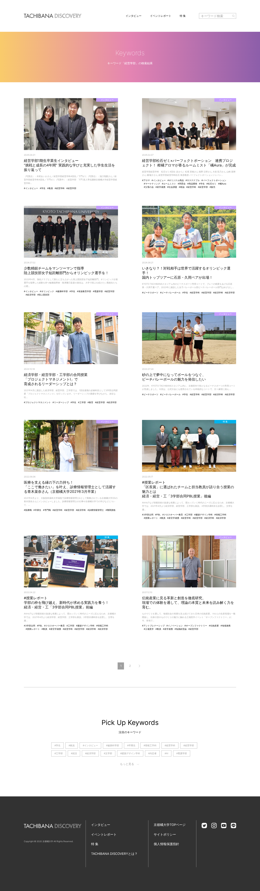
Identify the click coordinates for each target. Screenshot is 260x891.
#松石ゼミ (211, 183)
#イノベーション (174, 625)
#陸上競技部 (43, 294)
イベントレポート (160, 15)
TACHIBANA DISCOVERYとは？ (114, 854)
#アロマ (146, 180)
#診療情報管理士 (96, 510)
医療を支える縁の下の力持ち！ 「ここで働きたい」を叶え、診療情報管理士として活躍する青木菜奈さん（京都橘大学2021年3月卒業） (70, 487)
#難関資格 (110, 510)
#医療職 (28, 510)
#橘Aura (222, 183)
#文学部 (108, 753)
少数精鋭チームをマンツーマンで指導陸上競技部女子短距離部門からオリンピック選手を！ (66, 270)
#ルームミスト (169, 183)
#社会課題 (172, 187)
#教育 (90, 402)
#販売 (212, 187)
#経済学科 (218, 292)
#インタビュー (31, 188)
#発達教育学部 (84, 291)
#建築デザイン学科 (203, 514)
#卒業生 (37, 510)
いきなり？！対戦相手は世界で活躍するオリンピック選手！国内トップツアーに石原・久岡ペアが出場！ (186, 273)
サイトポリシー (165, 834)
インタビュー (133, 15)
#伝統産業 (214, 625)
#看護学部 (98, 291)
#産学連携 (160, 187)
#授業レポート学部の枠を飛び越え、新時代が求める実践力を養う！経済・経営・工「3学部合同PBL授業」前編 (66, 602)
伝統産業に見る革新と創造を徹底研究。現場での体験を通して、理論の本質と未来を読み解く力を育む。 (188, 602)
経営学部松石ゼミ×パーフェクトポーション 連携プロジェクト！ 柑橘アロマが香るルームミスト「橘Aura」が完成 (189, 163)
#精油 (181, 187)
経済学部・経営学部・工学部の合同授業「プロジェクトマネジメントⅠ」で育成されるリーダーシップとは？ (56, 379)
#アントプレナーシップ (153, 625)
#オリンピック (47, 291)
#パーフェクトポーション (213, 180)
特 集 (183, 15)
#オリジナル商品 (175, 180)
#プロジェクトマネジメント (37, 402)
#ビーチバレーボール (170, 292)
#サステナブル (193, 180)
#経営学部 (71, 188)
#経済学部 (31, 294)
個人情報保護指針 (166, 844)
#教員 (50, 188)
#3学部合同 (147, 514)
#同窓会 (182, 183)
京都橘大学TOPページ (170, 825)
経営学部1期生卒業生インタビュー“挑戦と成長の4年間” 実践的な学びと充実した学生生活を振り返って (69, 165)
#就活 (74, 753)
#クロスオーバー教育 (172, 514)
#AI (166, 753)
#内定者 (152, 753)
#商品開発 (192, 183)
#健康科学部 (62, 291)
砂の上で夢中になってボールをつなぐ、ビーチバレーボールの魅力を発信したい (174, 377)
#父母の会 (149, 187)
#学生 (42, 188)
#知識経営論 (181, 629)
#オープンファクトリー (195, 625)
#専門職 (47, 510)
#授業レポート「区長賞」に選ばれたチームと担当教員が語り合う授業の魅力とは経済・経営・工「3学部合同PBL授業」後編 (188, 489)
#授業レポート (151, 518)
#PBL (158, 514)
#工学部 (82, 402)
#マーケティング (152, 183)
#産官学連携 (173, 518)
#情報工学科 (220, 514)
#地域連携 (225, 625)
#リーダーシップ (61, 402)
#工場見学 (149, 629)
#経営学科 (60, 188)
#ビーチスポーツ (150, 292)
